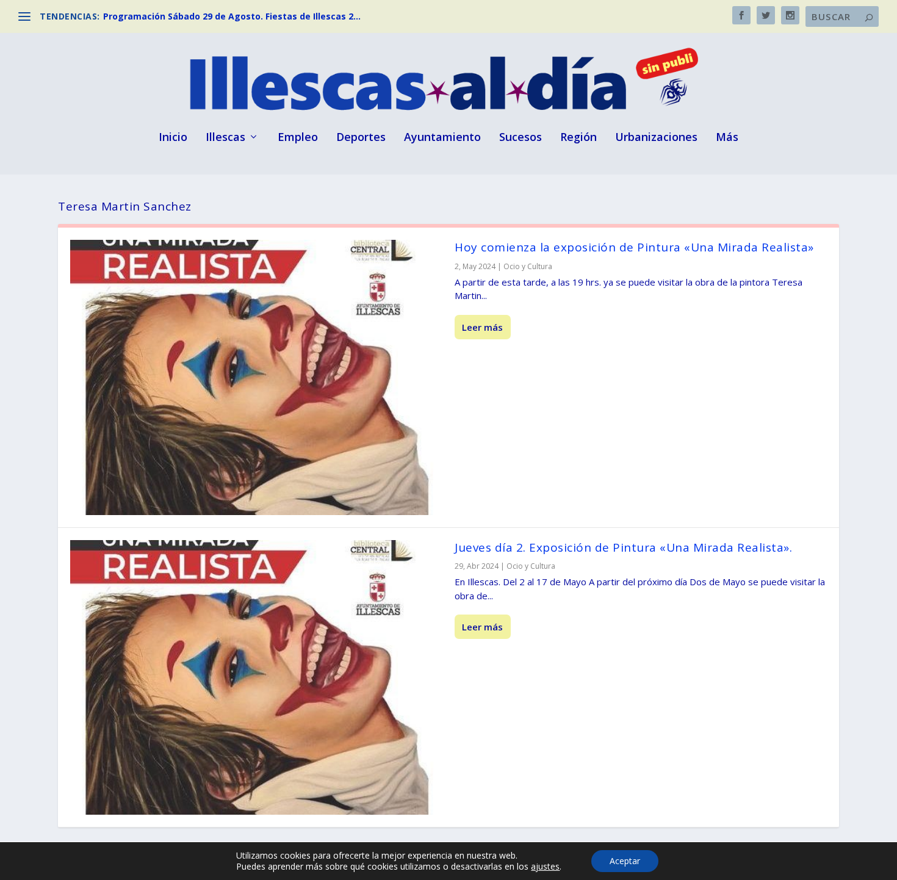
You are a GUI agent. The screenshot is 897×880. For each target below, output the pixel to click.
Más (727, 138)
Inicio (173, 138)
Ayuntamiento (442, 138)
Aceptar (625, 861)
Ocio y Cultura (527, 266)
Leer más (482, 327)
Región (578, 138)
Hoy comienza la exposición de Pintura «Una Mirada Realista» (634, 247)
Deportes (361, 138)
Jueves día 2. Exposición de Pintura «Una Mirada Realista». (623, 547)
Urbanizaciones (656, 138)
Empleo (298, 138)
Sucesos (520, 138)
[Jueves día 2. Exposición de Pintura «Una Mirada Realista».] (256, 677)
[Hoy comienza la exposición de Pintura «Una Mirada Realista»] (256, 377)
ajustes (545, 866)
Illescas (225, 138)
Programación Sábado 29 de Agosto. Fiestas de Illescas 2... (232, 16)
